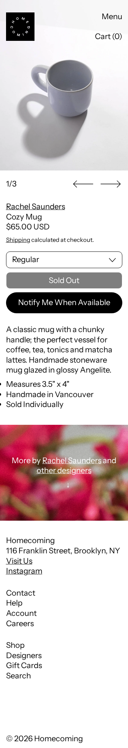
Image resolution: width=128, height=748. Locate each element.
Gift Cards (24, 665)
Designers (24, 655)
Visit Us (19, 561)
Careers (20, 623)
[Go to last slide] (83, 184)
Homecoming (58, 738)
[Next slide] (110, 184)
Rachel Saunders (35, 206)
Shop (15, 645)
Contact (20, 593)
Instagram (24, 571)
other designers (64, 470)
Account (21, 613)
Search (18, 676)
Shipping (18, 239)
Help (14, 603)
